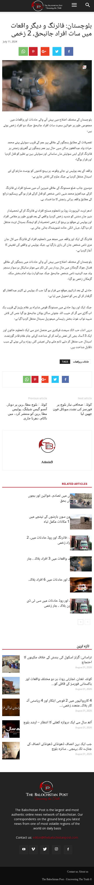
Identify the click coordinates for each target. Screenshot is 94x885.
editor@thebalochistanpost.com (55, 837)
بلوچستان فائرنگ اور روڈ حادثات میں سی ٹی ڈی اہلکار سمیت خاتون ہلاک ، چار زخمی (59, 603)
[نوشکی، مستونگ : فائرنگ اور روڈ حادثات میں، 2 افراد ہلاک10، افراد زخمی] (81, 542)
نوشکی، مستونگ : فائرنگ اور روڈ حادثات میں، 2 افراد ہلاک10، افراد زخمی (59, 540)
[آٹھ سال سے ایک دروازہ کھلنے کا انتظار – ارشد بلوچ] (11, 729)
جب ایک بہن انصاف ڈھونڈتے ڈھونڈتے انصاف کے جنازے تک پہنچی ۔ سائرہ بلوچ (59, 746)
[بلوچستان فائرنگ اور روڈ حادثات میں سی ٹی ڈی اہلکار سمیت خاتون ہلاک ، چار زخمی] (81, 605)
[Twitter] (44, 849)
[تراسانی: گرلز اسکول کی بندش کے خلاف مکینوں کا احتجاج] (11, 664)
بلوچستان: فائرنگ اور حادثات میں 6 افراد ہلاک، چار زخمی (60, 582)
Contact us (72, 872)
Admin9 (47, 462)
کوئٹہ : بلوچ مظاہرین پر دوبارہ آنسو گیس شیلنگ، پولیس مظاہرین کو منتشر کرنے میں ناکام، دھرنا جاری (26, 411)
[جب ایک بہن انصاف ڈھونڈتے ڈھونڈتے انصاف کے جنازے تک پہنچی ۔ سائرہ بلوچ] (11, 750)
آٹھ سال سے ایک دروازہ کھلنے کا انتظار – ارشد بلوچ (57, 722)
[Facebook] (68, 849)
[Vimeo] (33, 849)
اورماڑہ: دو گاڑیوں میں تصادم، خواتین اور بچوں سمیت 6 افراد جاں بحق (60, 498)
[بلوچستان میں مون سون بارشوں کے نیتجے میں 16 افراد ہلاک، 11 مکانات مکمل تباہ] (81, 521)
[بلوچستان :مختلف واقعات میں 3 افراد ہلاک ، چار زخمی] (81, 563)
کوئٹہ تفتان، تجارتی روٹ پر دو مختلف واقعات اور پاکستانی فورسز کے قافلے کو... (59, 681)
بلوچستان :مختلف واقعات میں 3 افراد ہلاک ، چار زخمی (59, 561)
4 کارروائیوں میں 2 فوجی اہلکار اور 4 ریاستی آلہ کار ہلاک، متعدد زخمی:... (59, 703)
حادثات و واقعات (81, 361)
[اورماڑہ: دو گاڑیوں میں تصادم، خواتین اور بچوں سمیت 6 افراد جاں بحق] (81, 500)
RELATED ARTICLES (74, 483)
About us (83, 872)
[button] (88, 6)
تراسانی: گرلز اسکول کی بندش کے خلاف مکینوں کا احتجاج (58, 660)
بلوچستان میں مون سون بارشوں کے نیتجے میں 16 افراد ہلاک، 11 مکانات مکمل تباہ (60, 519)
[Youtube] (23, 849)
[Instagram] (56, 849)
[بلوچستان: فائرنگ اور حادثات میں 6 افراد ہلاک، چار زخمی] (81, 584)
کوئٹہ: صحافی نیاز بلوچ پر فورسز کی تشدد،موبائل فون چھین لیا (72, 409)
